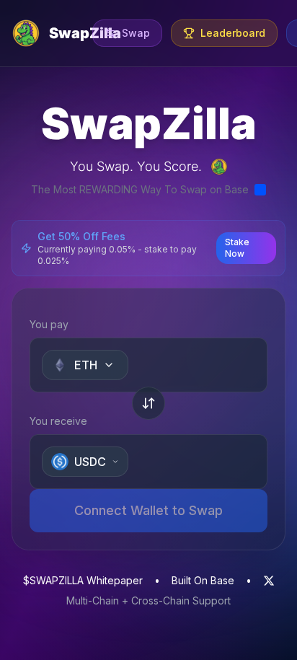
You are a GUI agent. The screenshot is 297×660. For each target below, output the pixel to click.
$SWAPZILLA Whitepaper (83, 580)
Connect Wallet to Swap (148, 510)
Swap (136, 33)
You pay (49, 324)
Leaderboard (232, 33)
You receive (58, 421)
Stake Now (237, 248)
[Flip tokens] (148, 403)
